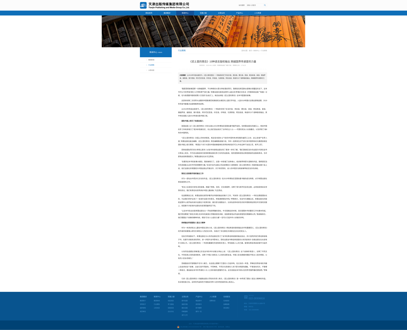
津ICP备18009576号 (210, 327)
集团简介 (143, 300)
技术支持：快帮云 (224, 327)
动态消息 (171, 300)
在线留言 (226, 300)
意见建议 (226, 308)
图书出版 (185, 300)
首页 (250, 50)
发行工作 (185, 315)
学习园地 (171, 304)
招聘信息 (212, 300)
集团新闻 (151, 60)
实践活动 (171, 308)
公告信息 (151, 70)
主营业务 (221, 13)
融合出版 (185, 308)
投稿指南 (226, 304)
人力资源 (257, 13)
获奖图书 (199, 304)
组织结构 (143, 308)
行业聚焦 (151, 65)
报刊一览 (199, 311)
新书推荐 (199, 308)
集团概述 (167, 13)
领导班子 (143, 304)
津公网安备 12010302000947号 (190, 327)
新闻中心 (185, 13)
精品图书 (199, 300)
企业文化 (171, 311)
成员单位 (143, 311)
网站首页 (149, 13)
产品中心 (239, 13)
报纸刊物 (185, 304)
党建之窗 (203, 13)
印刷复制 (185, 311)
